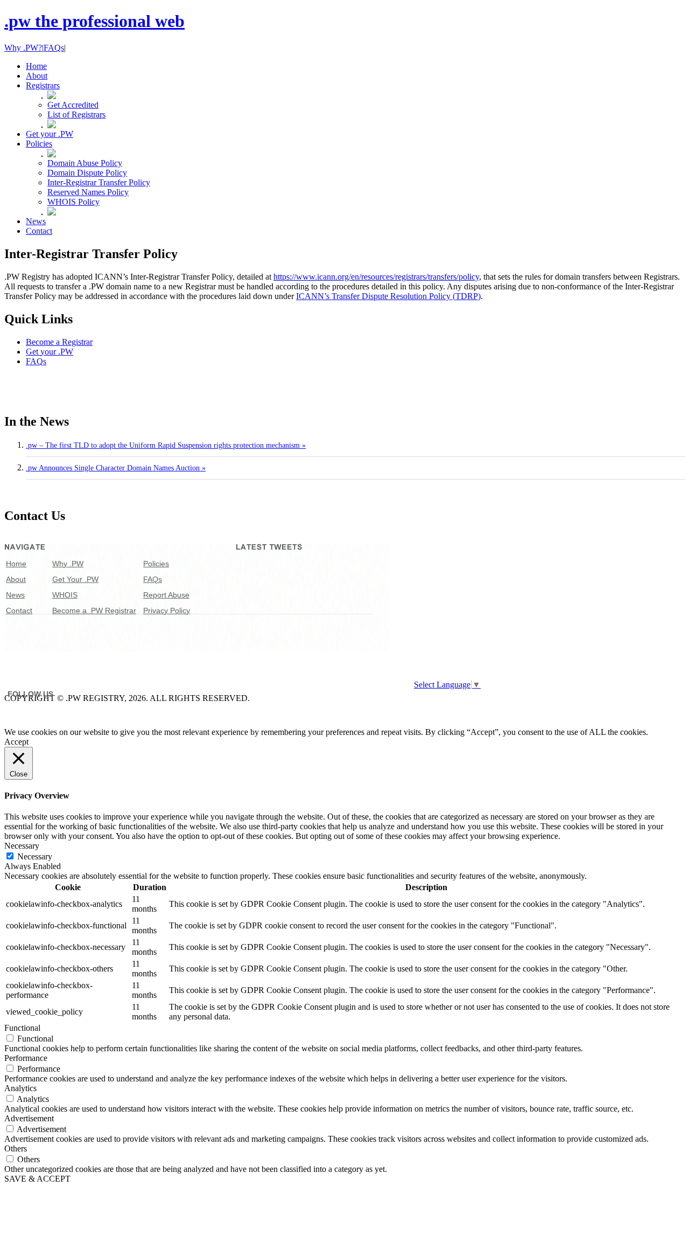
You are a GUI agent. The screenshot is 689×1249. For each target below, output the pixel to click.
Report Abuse (166, 595)
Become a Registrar (59, 341)
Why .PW (67, 563)
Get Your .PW (75, 579)
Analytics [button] (20, 1088)
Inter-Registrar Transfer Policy (98, 182)
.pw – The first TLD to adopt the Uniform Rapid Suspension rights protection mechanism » (166, 445)
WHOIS (65, 595)
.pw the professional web (94, 21)
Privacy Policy (166, 610)
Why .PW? (23, 47)
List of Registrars (76, 114)
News (15, 595)
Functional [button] (22, 1027)
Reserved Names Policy (88, 192)
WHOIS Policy (73, 201)
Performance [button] (25, 1058)
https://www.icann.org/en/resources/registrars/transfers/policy (376, 276)
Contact (19, 610)
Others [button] (15, 1148)
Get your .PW (49, 351)
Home (16, 563)
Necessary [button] (21, 845)
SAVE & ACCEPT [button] (37, 1178)
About (16, 579)
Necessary (34, 856)
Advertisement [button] (29, 1118)
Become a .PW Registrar (94, 610)
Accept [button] (16, 741)
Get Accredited (73, 104)
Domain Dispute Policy (87, 172)
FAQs (54, 47)
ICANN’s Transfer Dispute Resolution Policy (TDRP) (388, 296)
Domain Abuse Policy (84, 163)
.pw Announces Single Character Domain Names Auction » (116, 468)
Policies (156, 563)
